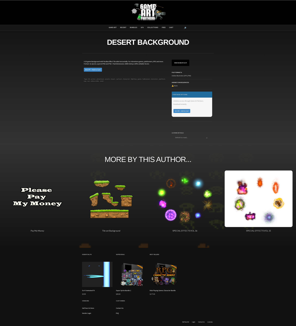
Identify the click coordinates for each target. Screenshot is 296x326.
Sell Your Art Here (88, 308)
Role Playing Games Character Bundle (163, 290)
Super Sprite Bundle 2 (123, 290)
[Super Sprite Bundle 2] (131, 274)
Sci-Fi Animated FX (88, 290)
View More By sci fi (180, 63)
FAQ (117, 313)
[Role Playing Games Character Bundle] (165, 274)
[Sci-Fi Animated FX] (97, 274)
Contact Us (119, 308)
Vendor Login (86, 313)
